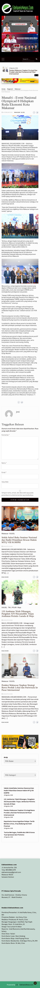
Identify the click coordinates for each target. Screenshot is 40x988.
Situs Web (5, 482)
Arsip (6, 757)
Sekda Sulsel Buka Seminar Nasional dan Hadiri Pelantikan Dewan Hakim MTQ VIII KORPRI (19, 790)
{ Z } (17, 985)
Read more (5, 722)
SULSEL (23, 112)
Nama (4, 463)
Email (4, 472)
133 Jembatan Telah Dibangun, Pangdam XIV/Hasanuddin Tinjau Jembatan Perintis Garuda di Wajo (19, 801)
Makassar (17, 112)
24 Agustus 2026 (7, 694)
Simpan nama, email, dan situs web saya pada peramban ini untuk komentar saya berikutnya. (17, 494)
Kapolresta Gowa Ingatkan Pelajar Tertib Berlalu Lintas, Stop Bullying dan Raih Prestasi (19, 823)
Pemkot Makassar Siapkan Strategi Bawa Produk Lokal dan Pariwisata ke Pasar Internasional (24, 72)
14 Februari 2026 (7, 112)
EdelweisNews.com (26, 985)
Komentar (6, 435)
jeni (18, 411)
